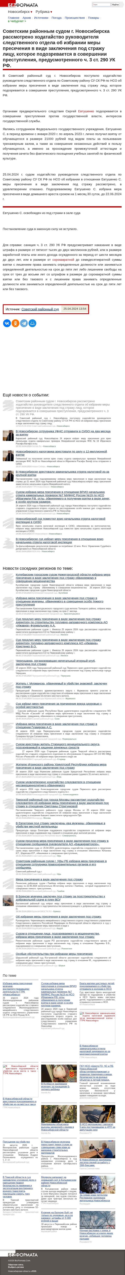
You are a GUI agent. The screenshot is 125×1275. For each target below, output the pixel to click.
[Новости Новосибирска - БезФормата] (19, 4)
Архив (27, 17)
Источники (41, 17)
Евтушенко (86, 111)
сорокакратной (63, 259)
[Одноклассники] (15, 323)
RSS (34, 1271)
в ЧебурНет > (17, 21)
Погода (57, 17)
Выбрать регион (16, 1267)
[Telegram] (24, 323)
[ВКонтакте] (7, 323)
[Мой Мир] (32, 323)
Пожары (93, 17)
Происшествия (75, 17)
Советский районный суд (40, 309)
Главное (13, 17)
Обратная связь (15, 1265)
